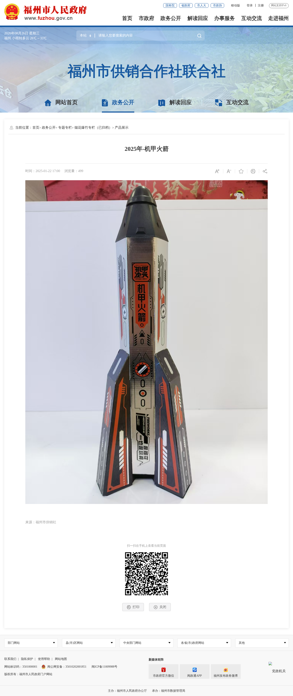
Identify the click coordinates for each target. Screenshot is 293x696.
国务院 (170, 5)
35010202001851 (75, 666)
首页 (127, 18)
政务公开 (170, 18)
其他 (242, 642)
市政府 (146, 18)
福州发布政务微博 (226, 675)
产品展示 (121, 127)
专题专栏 (65, 127)
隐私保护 (27, 659)
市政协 (217, 5)
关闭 (162, 607)
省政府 (185, 5)
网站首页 (66, 102)
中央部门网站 (132, 642)
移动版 (235, 5)
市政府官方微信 (163, 675)
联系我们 (10, 659)
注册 (261, 5)
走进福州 (278, 18)
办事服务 (224, 18)
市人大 (201, 5)
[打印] (253, 171)
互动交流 (251, 18)
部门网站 (14, 642)
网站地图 (61, 659)
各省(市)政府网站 (192, 642)
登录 (250, 5)
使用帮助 (44, 659)
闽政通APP (194, 675)
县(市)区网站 (74, 642)
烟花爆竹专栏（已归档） (93, 127)
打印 (136, 607)
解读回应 (197, 18)
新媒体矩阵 (156, 659)
